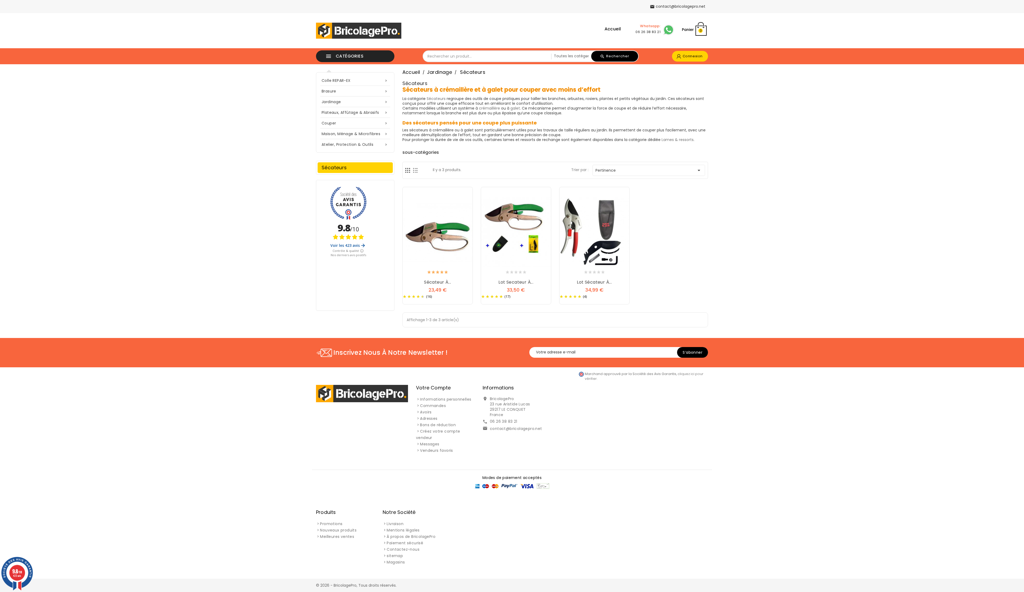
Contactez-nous (403, 549)
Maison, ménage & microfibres (355, 133)
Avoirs (425, 412)
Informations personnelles (445, 399)
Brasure (355, 91)
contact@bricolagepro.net (516, 428)
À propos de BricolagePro (411, 536)
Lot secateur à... (515, 282)
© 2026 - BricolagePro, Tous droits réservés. (356, 585)
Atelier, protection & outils (355, 144)
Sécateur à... (437, 282)
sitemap (395, 555)
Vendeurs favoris (436, 450)
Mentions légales (403, 530)
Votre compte (433, 387)
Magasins (396, 562)
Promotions (331, 523)
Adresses (428, 418)
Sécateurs (334, 167)
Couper (355, 123)
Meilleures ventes (337, 536)
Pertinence (648, 170)
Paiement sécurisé (405, 543)
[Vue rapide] (443, 273)
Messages (429, 444)
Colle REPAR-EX (355, 80)
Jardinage (355, 101)
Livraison (395, 523)
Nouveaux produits (338, 530)
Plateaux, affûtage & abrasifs (355, 112)
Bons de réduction (438, 425)
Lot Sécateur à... (594, 282)
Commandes (433, 405)
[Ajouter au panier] (432, 273)
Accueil (613, 29)
